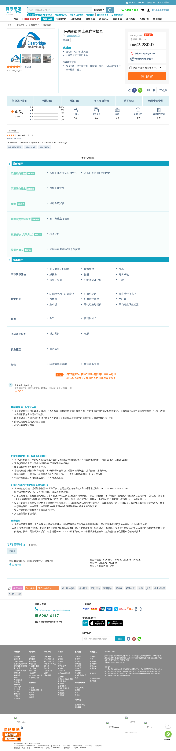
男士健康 (17, 668)
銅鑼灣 (12, 550)
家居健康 (93, 661)
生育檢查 (17, 588)
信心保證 (30, 588)
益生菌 (60, 661)
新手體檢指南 (117, 14)
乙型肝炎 (95, 588)
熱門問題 (93, 680)
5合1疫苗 (32, 668)
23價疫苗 (32, 661)
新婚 (28, 747)
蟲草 (59, 663)
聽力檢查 (17, 691)
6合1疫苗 (32, 670)
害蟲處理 (78, 673)
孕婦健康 (61, 695)
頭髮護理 (61, 692)
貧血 (148, 588)
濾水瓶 (46, 668)
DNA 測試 (17, 687)
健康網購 (67, 747)
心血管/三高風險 (20, 670)
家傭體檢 (17, 684)
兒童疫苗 (32, 656)
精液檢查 (130, 588)
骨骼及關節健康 (63, 688)
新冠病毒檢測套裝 (20, 666)
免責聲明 (98, 745)
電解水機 (47, 675)
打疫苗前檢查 (19, 661)
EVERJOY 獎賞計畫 (146, 2)
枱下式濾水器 (49, 661)
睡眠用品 (78, 670)
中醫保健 (17, 693)
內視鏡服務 (18, 679)
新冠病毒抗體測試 (20, 663)
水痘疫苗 (32, 673)
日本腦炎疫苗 (34, 677)
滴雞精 (60, 659)
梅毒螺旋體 (159, 588)
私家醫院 (90, 14)
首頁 (16, 19)
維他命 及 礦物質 (64, 673)
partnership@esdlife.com (116, 662)
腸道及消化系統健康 (65, 679)
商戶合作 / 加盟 (44, 745)
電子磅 (31, 694)
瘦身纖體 (61, 683)
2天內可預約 (15, 594)
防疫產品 (78, 668)
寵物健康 (78, 663)
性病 (140, 588)
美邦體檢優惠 (61, 14)
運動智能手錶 (80, 704)
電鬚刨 (77, 690)
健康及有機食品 (80, 675)
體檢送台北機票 (76, 14)
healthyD (56, 747)
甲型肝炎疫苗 (34, 666)
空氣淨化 (78, 659)
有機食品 (93, 666)
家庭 (48, 747)
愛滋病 (119, 588)
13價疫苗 (32, 663)
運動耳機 (78, 707)
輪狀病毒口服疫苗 (35, 675)
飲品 (76, 677)
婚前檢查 (17, 673)
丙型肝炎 (107, 588)
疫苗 (91, 659)
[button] (53, 58)
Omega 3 (61, 670)
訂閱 (120, 638)
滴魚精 (60, 668)
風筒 (76, 692)
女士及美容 (62, 681)
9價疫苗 (32, 659)
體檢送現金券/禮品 (44, 14)
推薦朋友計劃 (163, 2)
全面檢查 (17, 656)
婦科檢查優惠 (102, 14)
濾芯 (46, 673)
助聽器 (31, 697)
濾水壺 (46, 666)
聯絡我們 (56, 745)
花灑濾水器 (48, 670)
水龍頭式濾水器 (50, 663)
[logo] (14, 15)
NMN (60, 656)
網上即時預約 (68, 588)
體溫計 (31, 692)
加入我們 (66, 745)
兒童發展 (17, 696)
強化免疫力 (62, 676)
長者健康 (78, 666)
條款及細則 (77, 745)
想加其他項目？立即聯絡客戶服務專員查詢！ (91, 377)
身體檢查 (93, 656)
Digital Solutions (80, 747)
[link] (20, 722)
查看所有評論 (88, 158)
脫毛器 (77, 694)
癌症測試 (17, 682)
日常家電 (78, 656)
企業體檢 (17, 698)
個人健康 (93, 663)
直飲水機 (47, 656)
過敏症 (16, 677)
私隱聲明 (88, 745)
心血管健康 (62, 686)
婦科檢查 (17, 659)
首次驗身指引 (95, 678)
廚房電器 (78, 661)
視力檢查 (83, 588)
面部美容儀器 (80, 687)
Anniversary (38, 747)
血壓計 (31, 687)
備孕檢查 (17, 675)
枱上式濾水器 (49, 659)
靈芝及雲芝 (62, 666)
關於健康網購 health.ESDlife (24, 745)
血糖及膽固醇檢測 (35, 690)
